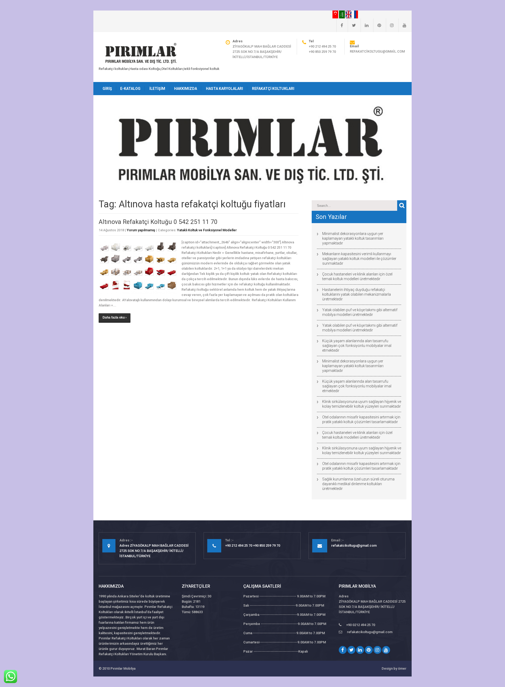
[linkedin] (364, 25)
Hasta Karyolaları (224, 88)
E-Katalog (130, 88)
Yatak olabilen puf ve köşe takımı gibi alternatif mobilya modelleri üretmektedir (359, 312)
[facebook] (339, 25)
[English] (349, 14)
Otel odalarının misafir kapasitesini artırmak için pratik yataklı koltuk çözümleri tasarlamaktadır (361, 419)
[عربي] (342, 14)
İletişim (157, 88)
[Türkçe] (335, 14)
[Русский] (355, 14)
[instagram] (390, 25)
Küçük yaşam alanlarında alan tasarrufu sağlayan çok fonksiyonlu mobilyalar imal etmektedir (356, 345)
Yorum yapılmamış (141, 230)
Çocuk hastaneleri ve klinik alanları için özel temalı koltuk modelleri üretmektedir (357, 276)
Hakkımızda (185, 88)
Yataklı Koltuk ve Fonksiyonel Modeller (207, 230)
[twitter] (352, 25)
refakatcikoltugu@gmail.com (377, 51)
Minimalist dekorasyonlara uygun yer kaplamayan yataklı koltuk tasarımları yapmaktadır (352, 238)
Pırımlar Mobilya (122, 668)
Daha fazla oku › (115, 317)
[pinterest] (377, 25)
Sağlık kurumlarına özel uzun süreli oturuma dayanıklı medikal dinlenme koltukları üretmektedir (358, 484)
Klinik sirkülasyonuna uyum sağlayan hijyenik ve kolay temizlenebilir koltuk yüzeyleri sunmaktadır (361, 403)
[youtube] (402, 25)
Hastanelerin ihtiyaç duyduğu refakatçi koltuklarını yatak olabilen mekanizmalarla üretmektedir (356, 294)
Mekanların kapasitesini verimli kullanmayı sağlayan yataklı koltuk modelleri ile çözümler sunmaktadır (359, 258)
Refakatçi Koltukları (273, 88)
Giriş (107, 88)
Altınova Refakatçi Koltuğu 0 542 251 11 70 (158, 221)
